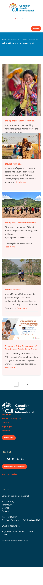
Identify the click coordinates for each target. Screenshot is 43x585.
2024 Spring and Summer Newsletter (20, 223)
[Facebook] (4, 459)
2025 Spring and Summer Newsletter (20, 121)
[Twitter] (9, 459)
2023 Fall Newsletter (13, 290)
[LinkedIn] (22, 459)
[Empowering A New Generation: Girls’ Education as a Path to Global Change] (21, 330)
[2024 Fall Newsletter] (21, 146)
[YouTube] (18, 459)
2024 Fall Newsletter (13, 164)
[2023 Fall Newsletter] (21, 272)
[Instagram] (13, 459)
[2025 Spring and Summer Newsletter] (21, 90)
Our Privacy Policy (9, 474)
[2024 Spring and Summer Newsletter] (21, 205)
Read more (21, 182)
